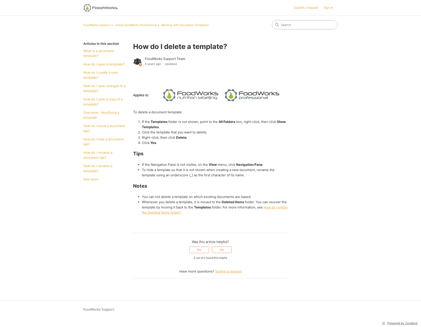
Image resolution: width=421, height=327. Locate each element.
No (222, 249)
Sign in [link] (328, 7)
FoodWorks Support (96, 25)
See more (90, 179)
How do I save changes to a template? (104, 88)
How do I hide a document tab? (103, 141)
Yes (199, 249)
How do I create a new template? (100, 75)
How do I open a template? (104, 64)
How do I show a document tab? (104, 128)
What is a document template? (98, 53)
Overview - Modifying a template (101, 115)
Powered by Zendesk (402, 323)
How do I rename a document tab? (97, 155)
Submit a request (306, 7)
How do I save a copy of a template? (103, 101)
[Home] (100, 8)
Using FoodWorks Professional (136, 25)
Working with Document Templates (185, 25)
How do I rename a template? (97, 168)
